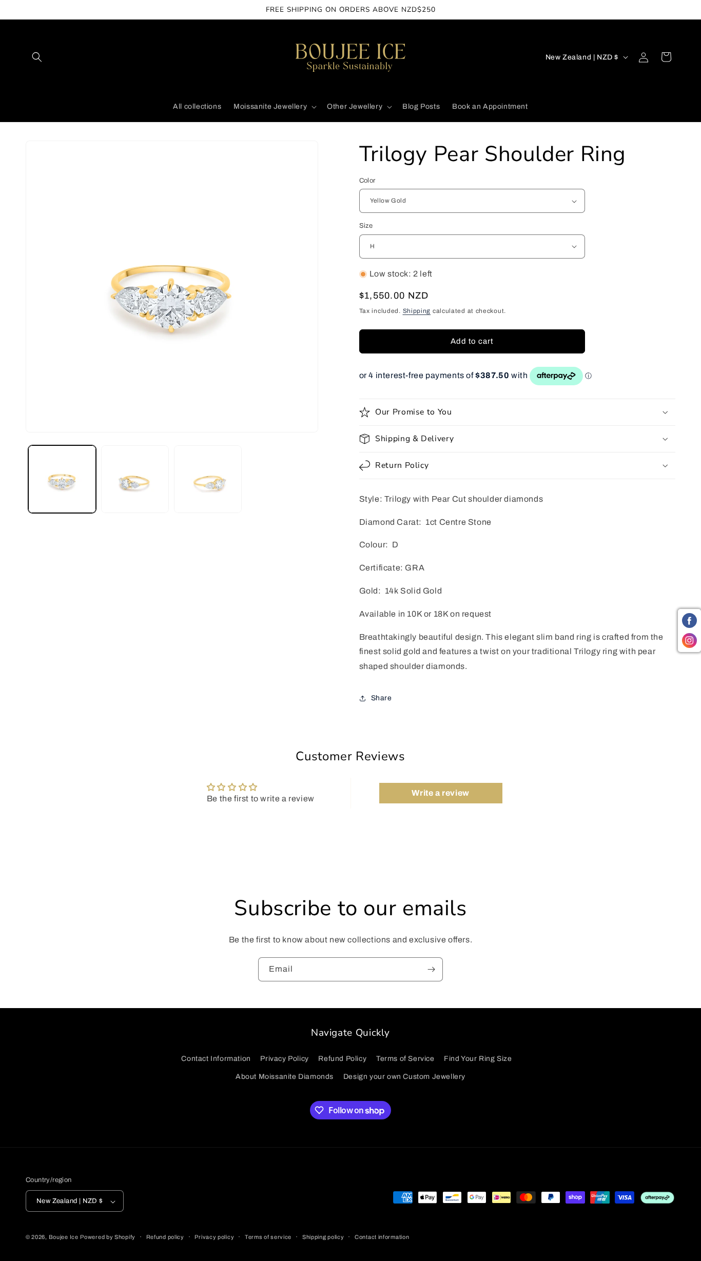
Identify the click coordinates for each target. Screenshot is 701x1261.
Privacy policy (214, 1237)
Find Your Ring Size (478, 1058)
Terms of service (268, 1237)
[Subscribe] (431, 969)
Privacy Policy (284, 1058)
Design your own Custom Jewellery (404, 1076)
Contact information (382, 1237)
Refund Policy (342, 1058)
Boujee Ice (64, 1237)
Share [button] (381, 698)
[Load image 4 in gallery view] (208, 479)
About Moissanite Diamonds (285, 1076)
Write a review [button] (440, 793)
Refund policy (165, 1237)
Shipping (417, 310)
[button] (37, 57)
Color (367, 180)
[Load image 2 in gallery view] (135, 479)
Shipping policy (323, 1237)
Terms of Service (405, 1058)
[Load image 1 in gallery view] (62, 479)
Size (366, 225)
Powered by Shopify (107, 1237)
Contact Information (215, 1058)
